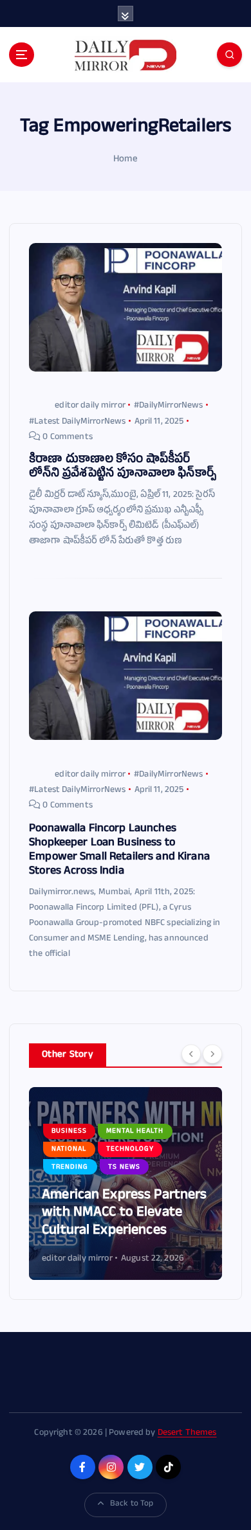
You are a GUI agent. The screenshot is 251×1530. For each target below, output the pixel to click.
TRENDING (69, 1167)
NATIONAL (68, 1149)
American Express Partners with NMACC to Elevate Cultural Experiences (124, 1213)
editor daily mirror (90, 406)
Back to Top (132, 1504)
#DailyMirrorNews (168, 406)
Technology (130, 1149)
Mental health (134, 1131)
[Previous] (191, 1054)
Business (69, 1131)
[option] (125, 1183)
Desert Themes (187, 1433)
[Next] (212, 1054)
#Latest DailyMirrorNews (77, 422)
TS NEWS (124, 1167)
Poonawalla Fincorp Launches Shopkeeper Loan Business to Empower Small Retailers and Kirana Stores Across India (119, 851)
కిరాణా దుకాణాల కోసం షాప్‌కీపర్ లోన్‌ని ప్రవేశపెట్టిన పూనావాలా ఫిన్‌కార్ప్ (122, 467)
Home (125, 159)
